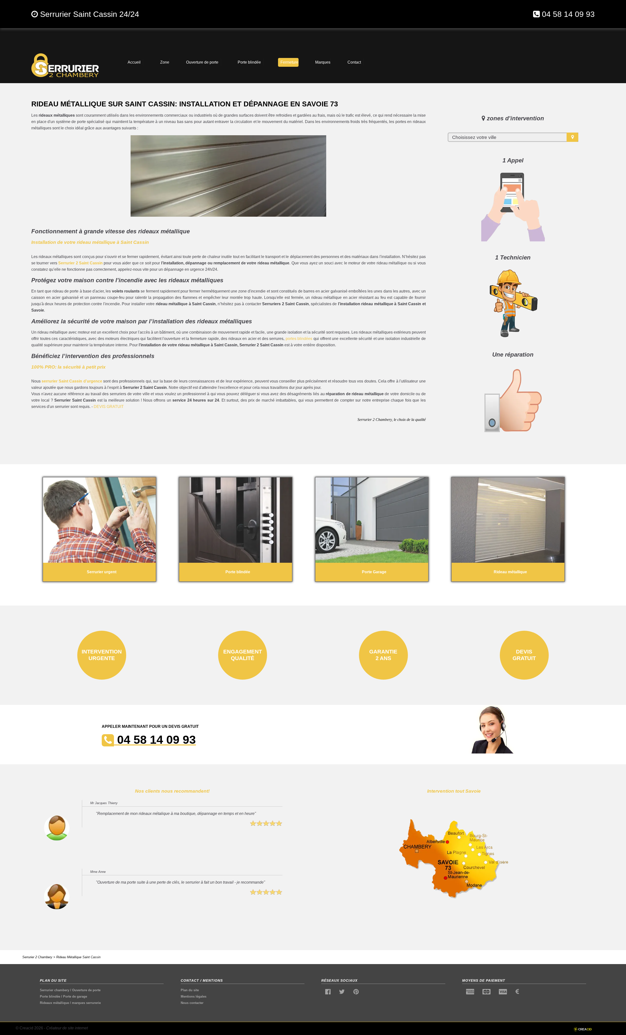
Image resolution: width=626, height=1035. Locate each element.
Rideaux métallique (54, 1003)
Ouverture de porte (86, 990)
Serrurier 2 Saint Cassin (80, 263)
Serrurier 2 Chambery (37, 957)
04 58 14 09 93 (568, 14)
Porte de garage (75, 996)
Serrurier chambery (54, 990)
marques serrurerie (86, 1003)
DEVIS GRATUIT (109, 407)
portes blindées (299, 339)
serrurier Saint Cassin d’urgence (72, 381)
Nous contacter (192, 1003)
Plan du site (190, 990)
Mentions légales (193, 996)
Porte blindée (50, 996)
